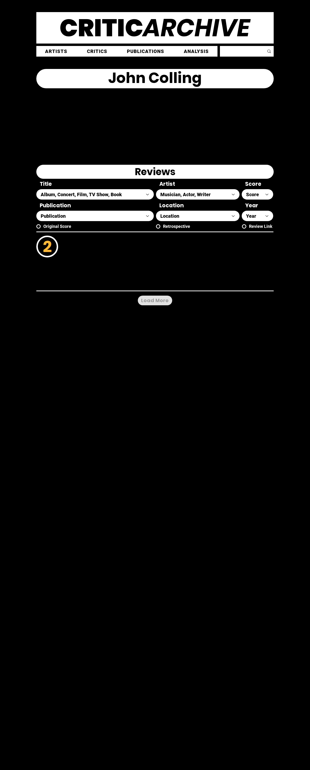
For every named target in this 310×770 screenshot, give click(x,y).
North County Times (82, 268)
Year (251, 205)
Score (253, 184)
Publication (55, 205)
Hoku (78, 237)
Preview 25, (206, 282)
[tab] (155, 172)
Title (46, 184)
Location (171, 205)
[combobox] (95, 194)
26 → (223, 282)
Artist (167, 184)
